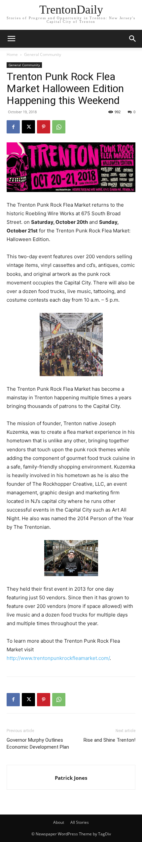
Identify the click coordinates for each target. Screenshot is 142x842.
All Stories (79, 822)
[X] (28, 126)
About (58, 822)
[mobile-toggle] (11, 39)
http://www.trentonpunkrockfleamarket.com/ (58, 658)
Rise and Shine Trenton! (109, 740)
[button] (133, 39)
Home (12, 54)
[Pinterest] (43, 126)
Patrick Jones (71, 777)
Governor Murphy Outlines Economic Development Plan (38, 743)
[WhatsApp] (58, 126)
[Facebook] (13, 126)
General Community (42, 54)
